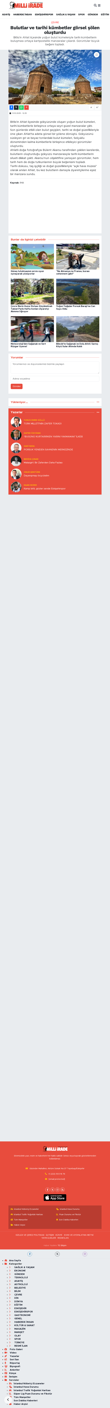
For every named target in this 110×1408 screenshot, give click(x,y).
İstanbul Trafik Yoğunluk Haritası (28, 1215)
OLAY (17, 1336)
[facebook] (29, 1254)
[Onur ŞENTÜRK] (16, 474)
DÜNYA (18, 1301)
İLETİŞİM (50, 1235)
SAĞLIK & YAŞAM (65, 14)
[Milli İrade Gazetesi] (25, 5)
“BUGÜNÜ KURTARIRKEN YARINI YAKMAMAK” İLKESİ (53, 436)
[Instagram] (57, 1190)
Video (12, 1353)
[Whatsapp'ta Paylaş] (21, 107)
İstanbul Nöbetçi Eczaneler (26, 1209)
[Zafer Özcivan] (16, 435)
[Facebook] (47, 1190)
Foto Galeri (16, 1349)
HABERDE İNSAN (22, 14)
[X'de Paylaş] (16, 107)
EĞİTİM (105, 14)
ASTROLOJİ (21, 1284)
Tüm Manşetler (21, 1220)
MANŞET (19, 1332)
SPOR (81, 14)
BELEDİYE (20, 1288)
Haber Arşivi (19, 1225)
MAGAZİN (19, 1329)
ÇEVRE (55, 22)
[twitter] (57, 1254)
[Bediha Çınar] (16, 461)
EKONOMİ (19, 1271)
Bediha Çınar (31, 459)
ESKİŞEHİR (20, 1308)
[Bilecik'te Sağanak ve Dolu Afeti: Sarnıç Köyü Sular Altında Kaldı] (77, 329)
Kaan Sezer (30, 485)
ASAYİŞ (6, 14)
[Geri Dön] (8, 1400)
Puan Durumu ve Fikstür (70, 1215)
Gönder (17, 386)
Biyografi (14, 1366)
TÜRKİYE (19, 1342)
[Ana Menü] (99, 5)
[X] (52, 1190)
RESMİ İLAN (63, 1238)
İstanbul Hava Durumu (70, 1209)
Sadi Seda (29, 446)
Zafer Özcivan (32, 433)
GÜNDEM (93, 14)
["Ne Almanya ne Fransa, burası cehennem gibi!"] (77, 256)
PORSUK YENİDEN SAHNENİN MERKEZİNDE (48, 449)
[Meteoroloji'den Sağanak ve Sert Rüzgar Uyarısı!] (32, 329)
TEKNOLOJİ (21, 1277)
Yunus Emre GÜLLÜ (34, 420)
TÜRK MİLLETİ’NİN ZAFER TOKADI (42, 423)
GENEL (18, 1318)
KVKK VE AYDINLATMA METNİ (78, 1235)
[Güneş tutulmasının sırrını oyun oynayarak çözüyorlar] (32, 256)
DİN (16, 1298)
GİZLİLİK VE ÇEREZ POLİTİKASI (30, 1235)
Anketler (14, 1370)
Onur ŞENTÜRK (32, 472)
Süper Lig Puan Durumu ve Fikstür (33, 1394)
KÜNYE (58, 1235)
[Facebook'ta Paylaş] (11, 107)
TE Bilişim (62, 1245)
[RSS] (62, 1190)
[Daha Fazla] (26, 107)
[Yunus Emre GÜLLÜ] (16, 422)
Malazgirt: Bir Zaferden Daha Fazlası (43, 462)
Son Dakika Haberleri (68, 1220)
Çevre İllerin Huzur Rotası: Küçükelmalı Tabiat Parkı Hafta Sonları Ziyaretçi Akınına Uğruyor (31, 308)
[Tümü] (98, 402)
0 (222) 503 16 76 (57, 1174)
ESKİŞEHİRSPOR (44, 14)
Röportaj (14, 1363)
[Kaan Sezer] (16, 487)
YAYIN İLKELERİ (48, 1238)
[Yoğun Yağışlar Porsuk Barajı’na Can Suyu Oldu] (77, 291)
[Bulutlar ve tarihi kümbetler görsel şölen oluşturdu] (55, 77)
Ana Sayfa (15, 1260)
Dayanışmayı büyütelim (36, 475)
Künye (12, 1373)
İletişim (13, 1377)
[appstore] (55, 1197)
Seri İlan (14, 1359)
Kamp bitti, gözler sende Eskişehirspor (45, 488)
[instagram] (84, 1254)
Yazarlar (14, 1356)
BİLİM (17, 1291)
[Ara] (95, 5)
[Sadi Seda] (16, 448)
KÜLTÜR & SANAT (24, 1325)
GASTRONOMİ (22, 1315)
